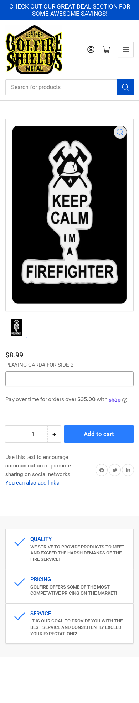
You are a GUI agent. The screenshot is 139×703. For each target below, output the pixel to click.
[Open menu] (126, 49)
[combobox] (69, 87)
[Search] (125, 87)
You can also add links (32, 483)
